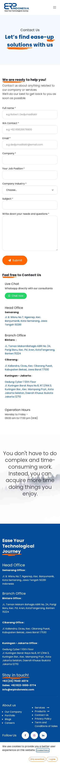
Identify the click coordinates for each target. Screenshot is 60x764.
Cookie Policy (43, 750)
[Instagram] (34, 735)
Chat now (16, 296)
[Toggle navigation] (55, 7)
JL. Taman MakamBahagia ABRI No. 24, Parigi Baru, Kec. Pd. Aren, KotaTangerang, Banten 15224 (30, 349)
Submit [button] (16, 260)
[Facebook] (25, 735)
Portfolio (10, 715)
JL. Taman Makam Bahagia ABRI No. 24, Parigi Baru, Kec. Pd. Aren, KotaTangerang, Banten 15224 (29, 608)
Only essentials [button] (37, 759)
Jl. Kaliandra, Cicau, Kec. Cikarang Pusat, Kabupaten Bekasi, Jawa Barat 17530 (29, 367)
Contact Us (41, 715)
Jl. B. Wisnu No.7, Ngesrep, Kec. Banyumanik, (28, 576)
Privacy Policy (43, 719)
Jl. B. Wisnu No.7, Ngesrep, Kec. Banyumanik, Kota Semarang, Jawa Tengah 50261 (26, 320)
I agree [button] (52, 759)
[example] (43, 735)
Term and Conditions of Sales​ (46, 724)
